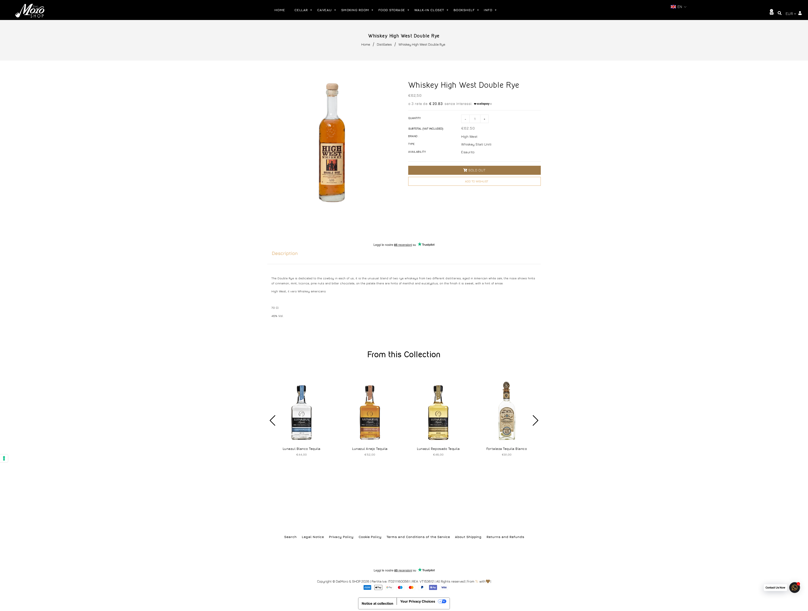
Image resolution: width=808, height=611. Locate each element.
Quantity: (414, 118)
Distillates (384, 44)
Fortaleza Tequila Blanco (506, 449)
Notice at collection (377, 603)
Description (285, 253)
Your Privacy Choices (417, 601)
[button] (678, 6)
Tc (476, 581)
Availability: (417, 151)
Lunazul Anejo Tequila (370, 449)
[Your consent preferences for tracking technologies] (4, 458)
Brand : (413, 136)
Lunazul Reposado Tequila (438, 449)
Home (365, 44)
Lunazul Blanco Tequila (301, 449)
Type (411, 144)
